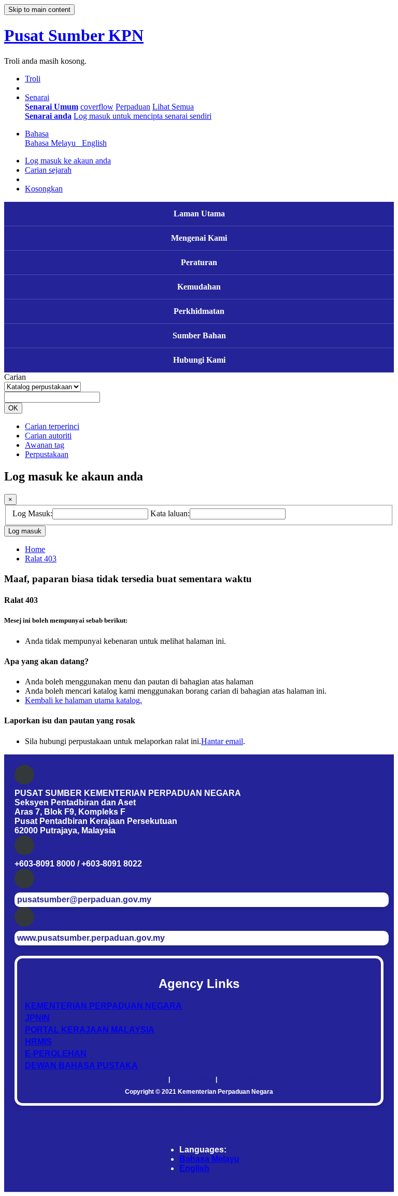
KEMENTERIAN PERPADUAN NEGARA (103, 1005)
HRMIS (38, 1041)
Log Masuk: (32, 513)
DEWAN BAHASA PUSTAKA (81, 1065)
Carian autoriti (48, 435)
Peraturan (199, 262)
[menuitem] (51, 106)
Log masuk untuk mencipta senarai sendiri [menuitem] (142, 116)
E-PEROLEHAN (56, 1053)
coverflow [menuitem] (96, 106)
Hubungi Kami (199, 359)
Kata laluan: (170, 513)
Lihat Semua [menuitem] (173, 106)
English (194, 1168)
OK (13, 408)
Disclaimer (151, 1079)
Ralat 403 (40, 558)
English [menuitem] (94, 143)
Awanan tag (44, 445)
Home (35, 549)
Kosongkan (44, 188)
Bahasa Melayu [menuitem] (52, 143)
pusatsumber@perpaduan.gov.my (84, 899)
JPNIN (37, 1017)
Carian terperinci (52, 426)
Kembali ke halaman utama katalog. (83, 700)
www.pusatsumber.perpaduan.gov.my (91, 937)
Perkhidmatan (199, 311)
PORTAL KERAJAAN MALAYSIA (89, 1029)
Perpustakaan (46, 454)
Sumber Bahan (199, 335)
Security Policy (241, 1079)
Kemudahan (199, 286)
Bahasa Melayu (209, 1158)
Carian (15, 377)
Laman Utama (199, 213)
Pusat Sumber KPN (74, 35)
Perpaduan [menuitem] (133, 106)
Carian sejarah (48, 170)
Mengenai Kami (199, 237)
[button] (32, 78)
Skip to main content (39, 9)
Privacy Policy (193, 1079)
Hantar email (222, 741)
